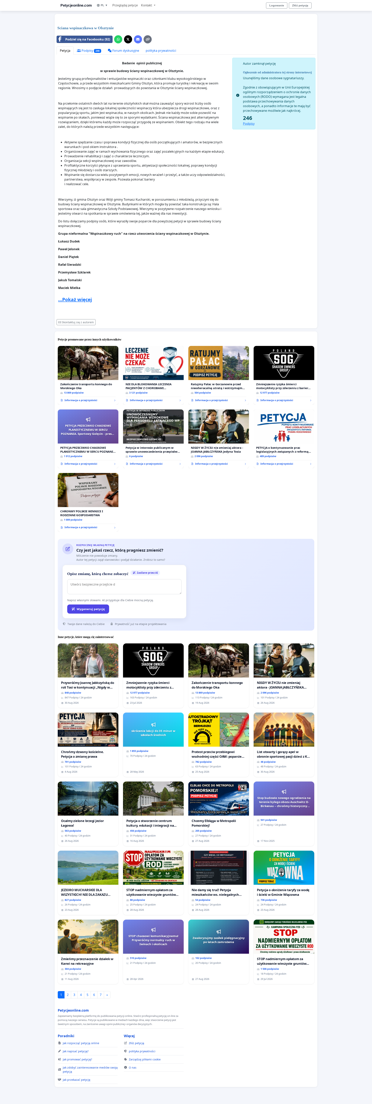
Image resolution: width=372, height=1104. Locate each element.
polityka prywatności (161, 50)
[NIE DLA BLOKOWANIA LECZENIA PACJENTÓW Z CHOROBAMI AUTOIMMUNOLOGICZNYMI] (153, 375)
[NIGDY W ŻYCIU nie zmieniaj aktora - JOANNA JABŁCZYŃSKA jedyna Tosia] (218, 438)
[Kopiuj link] (148, 39)
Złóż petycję (300, 5)
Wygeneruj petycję (91, 609)
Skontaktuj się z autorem (78, 322)
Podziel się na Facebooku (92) (87, 39)
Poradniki (66, 1035)
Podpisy (90, 50)
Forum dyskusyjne (125, 50)
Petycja (65, 50)
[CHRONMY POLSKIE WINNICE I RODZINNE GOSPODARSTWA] (88, 502)
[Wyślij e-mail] (138, 39)
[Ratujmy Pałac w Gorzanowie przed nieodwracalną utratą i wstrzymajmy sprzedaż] (218, 375)
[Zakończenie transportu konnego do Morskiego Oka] (88, 375)
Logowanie (276, 5)
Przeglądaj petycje (125, 5)
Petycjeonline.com (76, 5)
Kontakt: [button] (147, 5)
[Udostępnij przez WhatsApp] (118, 39)
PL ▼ (104, 5)
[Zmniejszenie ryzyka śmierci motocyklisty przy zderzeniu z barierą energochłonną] (284, 375)
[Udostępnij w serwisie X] (128, 39)
